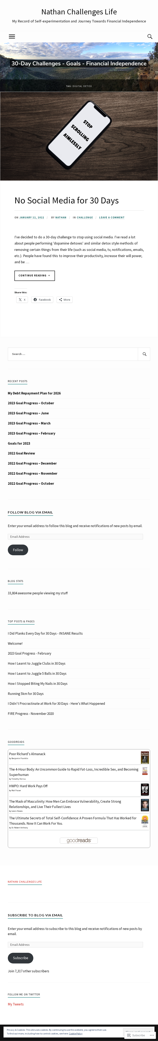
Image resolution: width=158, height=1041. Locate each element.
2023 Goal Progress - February (29, 653)
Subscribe (20, 958)
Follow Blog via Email (30, 512)
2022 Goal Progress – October (31, 483)
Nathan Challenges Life (79, 11)
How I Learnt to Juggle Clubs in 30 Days (36, 663)
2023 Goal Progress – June (28, 413)
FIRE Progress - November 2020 (31, 713)
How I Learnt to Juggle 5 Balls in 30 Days (37, 673)
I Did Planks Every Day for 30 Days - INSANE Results (45, 633)
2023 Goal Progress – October (31, 403)
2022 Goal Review (21, 453)
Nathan (60, 217)
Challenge (85, 217)
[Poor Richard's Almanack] (145, 763)
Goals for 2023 (19, 443)
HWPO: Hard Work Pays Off (28, 786)
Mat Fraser (16, 790)
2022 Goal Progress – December (32, 463)
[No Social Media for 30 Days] (79, 179)
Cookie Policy (75, 1033)
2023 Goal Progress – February (31, 433)
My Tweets (16, 1004)
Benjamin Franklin (20, 758)
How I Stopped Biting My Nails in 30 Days (37, 683)
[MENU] (12, 36)
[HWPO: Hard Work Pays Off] (145, 794)
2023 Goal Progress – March (29, 423)
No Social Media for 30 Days (66, 200)
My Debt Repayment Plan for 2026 (34, 393)
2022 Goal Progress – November (32, 473)
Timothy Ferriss (19, 779)
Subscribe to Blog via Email (35, 915)
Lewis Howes (17, 811)
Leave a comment (112, 217)
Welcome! (15, 643)
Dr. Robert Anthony (20, 827)
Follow (18, 550)
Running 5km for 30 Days (26, 693)
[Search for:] (79, 354)
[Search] (146, 36)
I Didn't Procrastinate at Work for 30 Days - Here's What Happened (56, 703)
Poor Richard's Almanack (27, 754)
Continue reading (30, 277)
